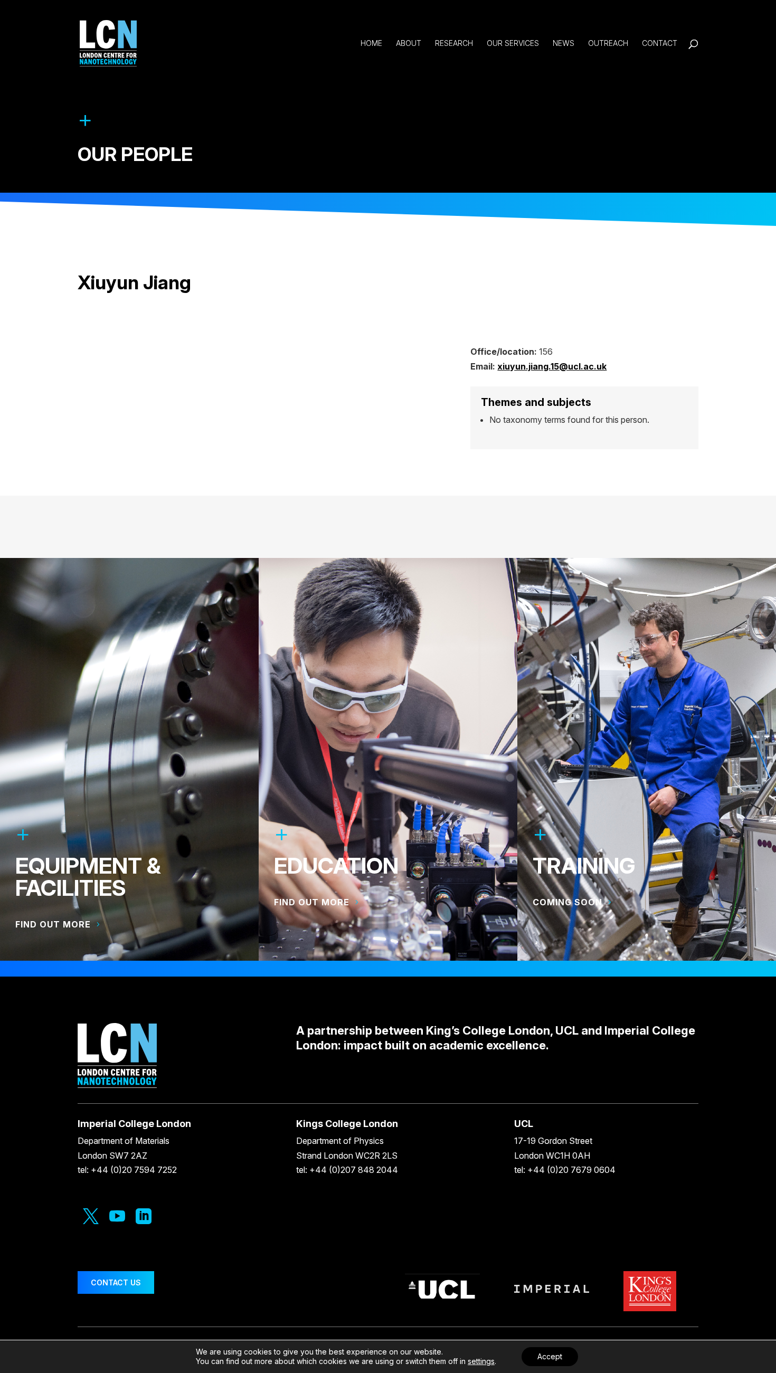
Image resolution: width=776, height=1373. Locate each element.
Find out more (53, 924)
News (563, 44)
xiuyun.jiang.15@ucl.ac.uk (552, 366)
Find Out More (311, 902)
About (408, 44)
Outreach (608, 44)
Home (371, 44)
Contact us (116, 1282)
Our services (513, 44)
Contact (659, 44)
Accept (549, 1356)
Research (454, 44)
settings (481, 1361)
